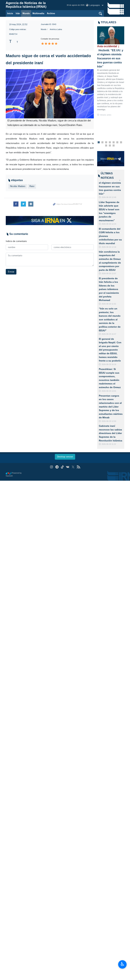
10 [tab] (114, 146)
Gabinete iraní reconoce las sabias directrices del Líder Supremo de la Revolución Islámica (110, 433)
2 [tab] (102, 142)
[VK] (68, 467)
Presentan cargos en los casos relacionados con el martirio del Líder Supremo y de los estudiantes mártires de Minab (111, 406)
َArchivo (51, 13)
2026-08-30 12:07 (109, 273)
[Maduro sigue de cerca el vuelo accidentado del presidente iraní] (50, 93)
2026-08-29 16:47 (109, 334)
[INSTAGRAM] (51, 467)
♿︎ (122, 964)
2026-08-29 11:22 (109, 444)
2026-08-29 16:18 (109, 364)
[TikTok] (62, 467)
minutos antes (105, 115)
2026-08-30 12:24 (109, 224)
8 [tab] (106, 146)
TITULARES (108, 22)
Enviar (11, 271)
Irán (18, 13)
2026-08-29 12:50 (109, 421)
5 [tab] (113, 142)
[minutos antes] (110, 35)
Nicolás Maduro (17, 186)
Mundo (26, 13)
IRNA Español (33, 5)
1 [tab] (98, 142)
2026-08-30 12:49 (109, 197)
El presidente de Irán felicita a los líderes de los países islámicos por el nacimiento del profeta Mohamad (109, 289)
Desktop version (65, 456)
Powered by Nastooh (14, 474)
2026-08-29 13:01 (109, 391)
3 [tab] (106, 142)
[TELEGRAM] (57, 467)
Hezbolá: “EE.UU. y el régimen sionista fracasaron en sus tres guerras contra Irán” (110, 186)
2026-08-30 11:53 (109, 304)
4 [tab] (110, 142)
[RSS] (78, 467)
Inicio (10, 13)
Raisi (31, 186)
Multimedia (38, 13)
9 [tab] (110, 146)
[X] (73, 467)
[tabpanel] (110, 71)
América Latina (56, 29)
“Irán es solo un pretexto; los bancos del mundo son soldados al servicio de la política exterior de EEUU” (110, 319)
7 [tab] (121, 142)
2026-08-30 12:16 (109, 247)
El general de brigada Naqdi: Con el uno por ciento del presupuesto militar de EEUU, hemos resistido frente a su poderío (110, 350)
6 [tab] (117, 142)
